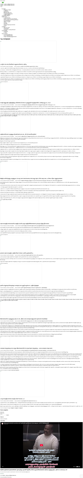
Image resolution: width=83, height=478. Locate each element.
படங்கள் (5, 32)
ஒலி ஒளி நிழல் (4, 30)
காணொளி (6, 31)
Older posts (2, 412)
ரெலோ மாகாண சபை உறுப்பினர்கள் (10, 18)
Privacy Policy (9, 477)
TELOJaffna (11, 66)
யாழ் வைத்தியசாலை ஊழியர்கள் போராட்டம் (12, 399)
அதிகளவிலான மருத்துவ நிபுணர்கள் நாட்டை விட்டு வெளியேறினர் (18, 134)
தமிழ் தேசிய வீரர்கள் (6, 15)
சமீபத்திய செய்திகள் (7, 9)
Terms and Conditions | (3, 477)
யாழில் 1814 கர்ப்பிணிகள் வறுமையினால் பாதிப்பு (13, 64)
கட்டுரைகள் (6, 10)
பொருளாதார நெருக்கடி (15, 370)
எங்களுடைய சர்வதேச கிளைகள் (9, 29)
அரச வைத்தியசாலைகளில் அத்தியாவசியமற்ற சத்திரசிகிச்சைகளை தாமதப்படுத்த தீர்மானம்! (24, 223)
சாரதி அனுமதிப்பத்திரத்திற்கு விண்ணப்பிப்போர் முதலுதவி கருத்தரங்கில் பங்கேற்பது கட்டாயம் (25, 103)
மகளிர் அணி (6, 28)
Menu (1, 6)
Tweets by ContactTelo (3, 418)
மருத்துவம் (52, 336)
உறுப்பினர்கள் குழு (7, 20)
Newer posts (2, 413)
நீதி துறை (15, 115)
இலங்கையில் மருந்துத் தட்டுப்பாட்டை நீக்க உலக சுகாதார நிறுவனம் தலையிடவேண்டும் (23, 319)
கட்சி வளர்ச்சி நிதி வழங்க (8, 34)
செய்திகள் (4, 8)
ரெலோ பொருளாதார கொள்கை (9, 24)
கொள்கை (5, 23)
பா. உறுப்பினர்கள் (7, 17)
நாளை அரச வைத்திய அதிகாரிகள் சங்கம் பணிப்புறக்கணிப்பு (16, 253)
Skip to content (2, 0)
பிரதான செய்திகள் (7, 115)
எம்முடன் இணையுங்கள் (8, 35)
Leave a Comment (26, 66)
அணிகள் (3, 26)
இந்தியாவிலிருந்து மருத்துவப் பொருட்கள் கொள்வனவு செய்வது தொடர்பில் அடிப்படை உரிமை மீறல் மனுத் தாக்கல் (31, 178)
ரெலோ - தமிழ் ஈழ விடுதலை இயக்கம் (9, 475)
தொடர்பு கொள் (4, 33)
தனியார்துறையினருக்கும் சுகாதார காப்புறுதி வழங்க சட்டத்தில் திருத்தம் (19, 285)
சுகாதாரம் (12, 336)
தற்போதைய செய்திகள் (11, 114)
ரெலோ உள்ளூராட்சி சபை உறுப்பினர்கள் (11, 19)
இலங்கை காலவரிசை (8, 12)
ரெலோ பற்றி (4, 16)
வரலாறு (5, 22)
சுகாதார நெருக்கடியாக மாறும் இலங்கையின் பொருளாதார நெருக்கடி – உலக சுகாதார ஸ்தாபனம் (26, 348)
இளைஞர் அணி (7, 27)
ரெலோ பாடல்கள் (7, 21)
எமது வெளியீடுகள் (7, 14)
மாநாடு (5, 25)
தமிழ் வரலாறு (6, 11)
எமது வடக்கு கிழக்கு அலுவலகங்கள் (10, 36)
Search (1, 414)
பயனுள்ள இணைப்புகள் (8, 13)
